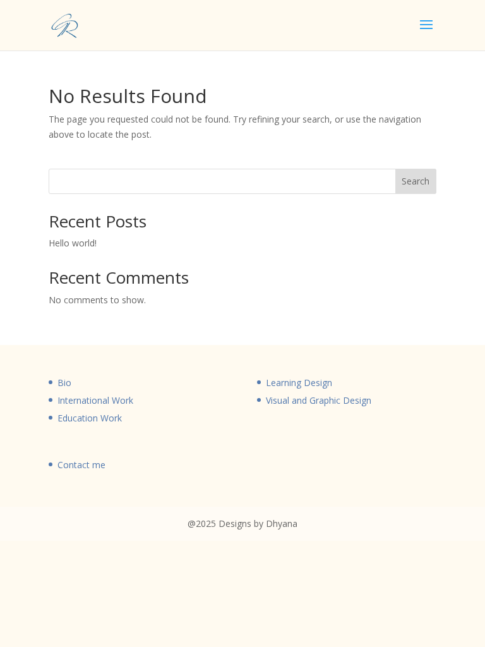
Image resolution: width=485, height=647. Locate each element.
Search (415, 181)
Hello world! (73, 243)
